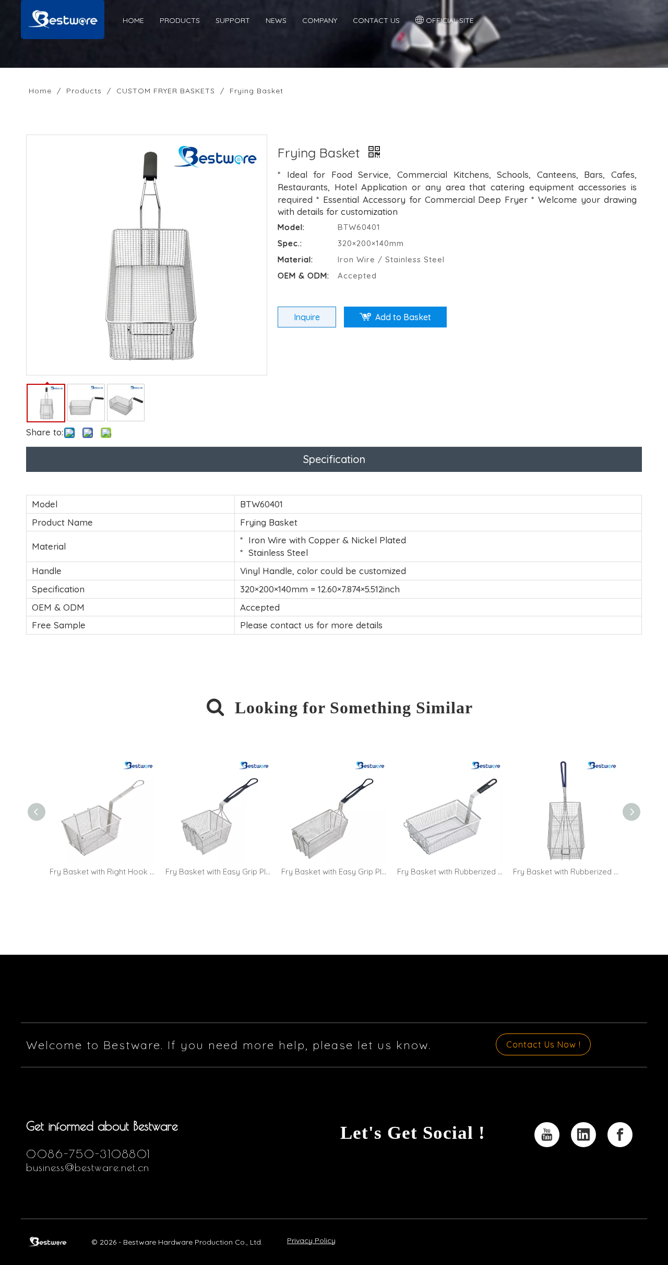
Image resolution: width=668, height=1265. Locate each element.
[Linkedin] (583, 1134)
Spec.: (290, 243)
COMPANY (319, 20)
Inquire (307, 317)
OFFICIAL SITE (449, 20)
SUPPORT (233, 20)
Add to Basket (403, 317)
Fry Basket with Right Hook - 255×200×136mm (102, 872)
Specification (334, 459)
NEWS (276, 20)
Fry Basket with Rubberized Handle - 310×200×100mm (450, 872)
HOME (133, 20)
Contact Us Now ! (543, 1044)
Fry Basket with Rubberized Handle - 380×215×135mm (565, 872)
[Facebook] (620, 1134)
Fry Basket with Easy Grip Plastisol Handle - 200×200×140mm (218, 872)
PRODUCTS (180, 20)
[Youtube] (546, 1134)
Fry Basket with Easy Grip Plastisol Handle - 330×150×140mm (334, 872)
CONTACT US (376, 20)
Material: (295, 259)
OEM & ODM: (303, 276)
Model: (291, 227)
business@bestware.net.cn (87, 1167)
